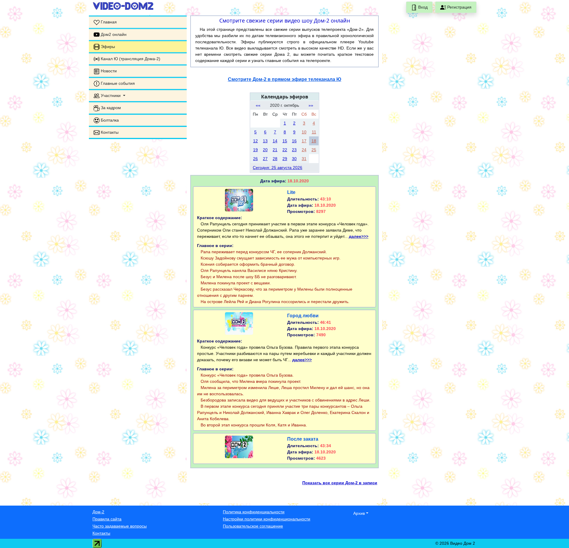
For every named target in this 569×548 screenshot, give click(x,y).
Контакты (101, 533)
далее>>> (358, 236)
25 (313, 149)
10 (304, 132)
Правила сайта (107, 519)
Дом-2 (98, 511)
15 (284, 140)
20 (265, 149)
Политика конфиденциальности (253, 511)
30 (294, 158)
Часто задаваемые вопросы (119, 526)
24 (304, 149)
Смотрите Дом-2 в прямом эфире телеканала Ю (284, 79)
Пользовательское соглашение (253, 526)
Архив (359, 513)
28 (275, 158)
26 (255, 158)
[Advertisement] (138, 181)
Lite (291, 192)
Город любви (303, 315)
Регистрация (458, 7)
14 (275, 140)
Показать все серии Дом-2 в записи (339, 482)
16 (294, 140)
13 (265, 140)
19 (255, 149)
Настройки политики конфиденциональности (266, 519)
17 (304, 140)
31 (304, 158)
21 (275, 149)
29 (284, 158)
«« (258, 105)
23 (294, 149)
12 (255, 140)
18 (313, 140)
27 (265, 158)
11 (314, 132)
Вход (422, 7)
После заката (302, 439)
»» (311, 105)
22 (284, 149)
